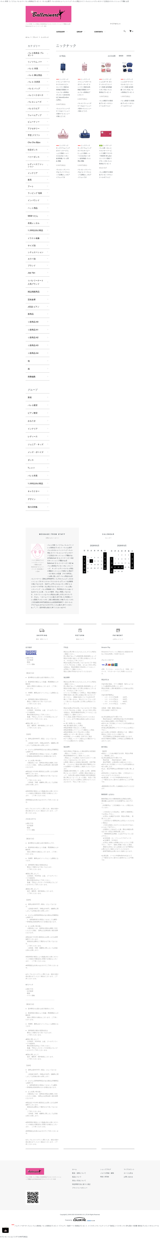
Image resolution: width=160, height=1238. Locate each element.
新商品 (31, 313)
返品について (76, 1177)
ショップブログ (105, 1169)
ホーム (27, 37)
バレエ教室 (33, 405)
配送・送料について (79, 1173)
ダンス (31, 459)
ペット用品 (33, 207)
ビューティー (34, 121)
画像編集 (32, 376)
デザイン (32, 499)
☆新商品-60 (33, 321)
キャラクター (34, 491)
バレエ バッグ (34, 88)
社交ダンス (33, 149)
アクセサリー (34, 128)
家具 (30, 179)
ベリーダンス (34, 156)
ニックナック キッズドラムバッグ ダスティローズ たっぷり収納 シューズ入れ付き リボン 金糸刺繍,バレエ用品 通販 (63, 153)
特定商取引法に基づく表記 (81, 1184)
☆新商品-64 (33, 352)
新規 (30, 397)
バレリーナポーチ (35, 95)
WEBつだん (33, 215)
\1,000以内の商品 (35, 230)
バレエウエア (34, 108)
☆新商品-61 (33, 329)
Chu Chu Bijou (34, 142)
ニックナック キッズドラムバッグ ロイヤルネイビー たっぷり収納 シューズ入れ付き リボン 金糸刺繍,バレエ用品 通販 (84, 153)
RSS (101, 1177)
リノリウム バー (35, 61)
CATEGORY (60, 32)
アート (31, 186)
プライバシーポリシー (79, 1188)
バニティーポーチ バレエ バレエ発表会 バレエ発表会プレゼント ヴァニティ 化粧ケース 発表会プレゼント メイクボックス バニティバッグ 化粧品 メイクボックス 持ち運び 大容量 (76, 1226)
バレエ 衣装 (33, 68)
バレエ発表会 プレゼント (36, 53)
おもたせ (32, 420)
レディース (33, 436)
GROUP (79, 32)
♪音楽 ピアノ (33, 306)
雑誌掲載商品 (34, 291)
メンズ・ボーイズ (35, 452)
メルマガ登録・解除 (107, 1173)
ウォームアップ (34, 115)
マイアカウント (115, 24)
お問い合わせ (128, 1177)
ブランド (35, 37)
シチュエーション (35, 252)
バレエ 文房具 (34, 81)
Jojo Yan (31, 272)
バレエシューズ (34, 101)
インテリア (33, 172)
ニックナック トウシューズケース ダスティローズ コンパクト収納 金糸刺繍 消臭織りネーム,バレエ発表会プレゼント (84, 87)
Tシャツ (31, 467)
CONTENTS (98, 32)
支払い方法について (79, 1180)
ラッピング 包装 (35, 192)
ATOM (107, 1177)
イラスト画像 (34, 238)
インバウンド (34, 200)
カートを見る (128, 1173)
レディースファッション (35, 165)
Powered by (68, 1220)
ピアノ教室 (33, 412)
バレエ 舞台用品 (35, 75)
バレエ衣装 (33, 475)
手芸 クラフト (34, 135)
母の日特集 (33, 506)
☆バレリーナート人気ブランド (35, 282)
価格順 (121, 56)
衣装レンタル (34, 223)
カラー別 (32, 258)
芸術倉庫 (32, 299)
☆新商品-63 (33, 345)
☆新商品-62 (33, 337)
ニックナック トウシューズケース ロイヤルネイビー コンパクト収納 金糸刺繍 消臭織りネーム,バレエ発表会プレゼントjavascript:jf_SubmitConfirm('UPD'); (63, 89)
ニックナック (45, 37)
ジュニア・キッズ (35, 444)
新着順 (129, 56)
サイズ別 (32, 245)
